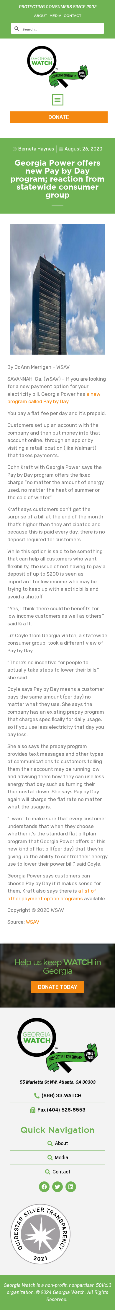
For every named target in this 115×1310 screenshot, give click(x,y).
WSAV (32, 922)
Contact (72, 15)
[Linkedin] (70, 1186)
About (40, 15)
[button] (57, 99)
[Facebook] (44, 1186)
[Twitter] (57, 1186)
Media (55, 15)
